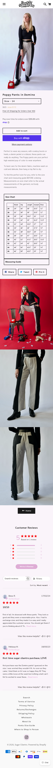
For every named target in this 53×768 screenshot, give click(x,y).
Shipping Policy (26, 713)
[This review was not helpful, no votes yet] (47, 636)
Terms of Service (26, 701)
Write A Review (26, 566)
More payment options (22, 144)
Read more (31, 626)
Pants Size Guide (26, 725)
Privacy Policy (26, 705)
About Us (26, 721)
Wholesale (26, 717)
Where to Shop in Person (26, 729)
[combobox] (40, 585)
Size (6, 101)
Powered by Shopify (37, 744)
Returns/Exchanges (26, 709)
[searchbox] (14, 578)
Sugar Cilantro (21, 744)
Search (26, 697)
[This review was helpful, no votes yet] (43, 636)
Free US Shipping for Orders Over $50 (19, 111)
